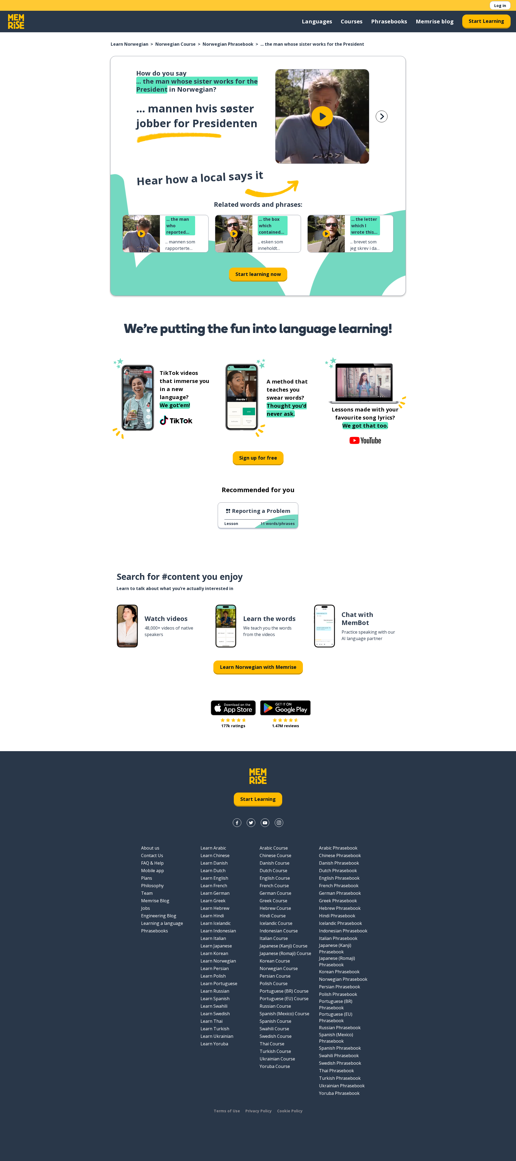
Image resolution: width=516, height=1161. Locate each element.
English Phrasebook (339, 878)
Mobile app (152, 871)
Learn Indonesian (218, 931)
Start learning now (258, 274)
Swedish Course (276, 1036)
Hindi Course (273, 916)
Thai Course (272, 1044)
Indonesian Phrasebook (343, 931)
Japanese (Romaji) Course (285, 953)
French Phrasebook (339, 886)
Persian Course (275, 976)
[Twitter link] (251, 822)
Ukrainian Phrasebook (342, 1086)
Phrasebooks (389, 21)
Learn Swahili (213, 1006)
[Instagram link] (279, 822)
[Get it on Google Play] (285, 707)
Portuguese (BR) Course (284, 991)
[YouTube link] (265, 822)
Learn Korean (214, 953)
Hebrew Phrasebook (340, 908)
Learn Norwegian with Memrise (258, 667)
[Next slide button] (382, 116)
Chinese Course (275, 855)
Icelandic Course (276, 923)
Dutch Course (273, 871)
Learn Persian (214, 968)
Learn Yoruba (214, 1044)
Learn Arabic (213, 848)
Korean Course (275, 961)
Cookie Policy (290, 1110)
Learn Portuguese (218, 983)
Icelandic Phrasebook (340, 923)
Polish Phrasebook (338, 994)
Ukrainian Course (277, 1059)
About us (150, 848)
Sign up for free (258, 458)
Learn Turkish (214, 1029)
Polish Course (274, 983)
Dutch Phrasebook (338, 871)
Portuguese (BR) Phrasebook (335, 1004)
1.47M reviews (285, 725)
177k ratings (233, 725)
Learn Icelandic (215, 923)
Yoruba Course (275, 1066)
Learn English (214, 878)
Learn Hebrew (214, 908)
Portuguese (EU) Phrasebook (335, 1017)
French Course (274, 886)
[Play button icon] (322, 116)
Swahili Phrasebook (339, 1056)
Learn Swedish (215, 1014)
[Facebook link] (237, 822)
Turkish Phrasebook (340, 1078)
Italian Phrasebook (338, 938)
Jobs (145, 908)
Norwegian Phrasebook (228, 44)
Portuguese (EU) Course (284, 999)
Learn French (213, 886)
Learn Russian (214, 991)
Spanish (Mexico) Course (284, 1014)
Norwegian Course (175, 44)
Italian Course (274, 938)
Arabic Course (274, 848)
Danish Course (274, 863)
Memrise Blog (155, 901)
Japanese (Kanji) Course (283, 946)
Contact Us (152, 855)
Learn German (215, 893)
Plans (146, 878)
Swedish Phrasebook (340, 1063)
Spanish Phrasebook (340, 1048)
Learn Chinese (215, 855)
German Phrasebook (340, 893)
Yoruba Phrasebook (339, 1093)
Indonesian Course (279, 931)
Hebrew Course (275, 908)
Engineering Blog (158, 916)
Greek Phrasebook (338, 901)
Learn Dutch (212, 871)
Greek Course (273, 901)
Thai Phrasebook (336, 1071)
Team (147, 893)
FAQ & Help (152, 863)
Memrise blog (435, 21)
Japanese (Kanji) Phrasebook (335, 948)
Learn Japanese (216, 946)
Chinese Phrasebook (340, 855)
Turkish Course (275, 1051)
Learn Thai (211, 1021)
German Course (275, 893)
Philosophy (152, 886)
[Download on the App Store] (233, 707)
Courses (352, 21)
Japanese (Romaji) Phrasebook (337, 961)
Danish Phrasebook (339, 863)
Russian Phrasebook (340, 1028)
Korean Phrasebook (339, 972)
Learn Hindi (212, 916)
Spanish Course (275, 1021)
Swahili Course (274, 1029)
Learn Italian (213, 938)
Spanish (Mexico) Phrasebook (336, 1038)
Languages (317, 21)
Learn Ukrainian (216, 1036)
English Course (275, 878)
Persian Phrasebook (339, 987)
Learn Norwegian (129, 44)
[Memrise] (16, 21)
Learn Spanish (215, 999)
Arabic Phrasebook (338, 848)
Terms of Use (227, 1110)
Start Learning (486, 21)
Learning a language (162, 923)
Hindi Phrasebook (337, 916)
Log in (500, 5)
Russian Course (275, 1006)
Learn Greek (212, 901)
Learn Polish (213, 976)
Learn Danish (214, 863)
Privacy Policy (258, 1110)
